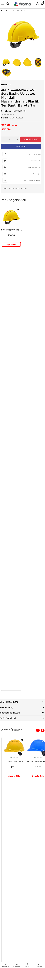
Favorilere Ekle (18, 210)
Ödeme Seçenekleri (10, 713)
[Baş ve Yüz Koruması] (8, 10)
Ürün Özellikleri (9, 702)
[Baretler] (13, 10)
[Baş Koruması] (11, 10)
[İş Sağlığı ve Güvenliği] (6, 10)
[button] (7, 757)
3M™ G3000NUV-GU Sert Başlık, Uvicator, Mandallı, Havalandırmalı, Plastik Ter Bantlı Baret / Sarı (11, 230)
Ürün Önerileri (8, 718)
